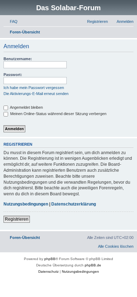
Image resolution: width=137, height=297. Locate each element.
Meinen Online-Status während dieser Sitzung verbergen (57, 114)
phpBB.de (93, 265)
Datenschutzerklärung (73, 204)
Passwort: (13, 74)
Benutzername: (18, 59)
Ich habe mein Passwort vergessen (34, 88)
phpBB (50, 259)
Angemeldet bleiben (26, 107)
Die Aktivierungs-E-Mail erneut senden (36, 93)
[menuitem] (11, 21)
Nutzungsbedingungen (26, 204)
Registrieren (16, 219)
